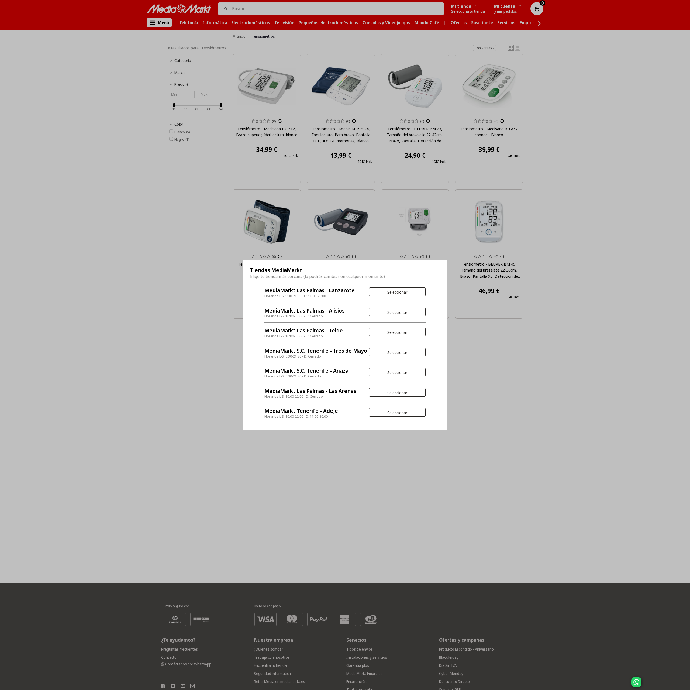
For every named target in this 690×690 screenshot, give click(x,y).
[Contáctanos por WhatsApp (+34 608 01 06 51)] (685, 685)
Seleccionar (397, 292)
